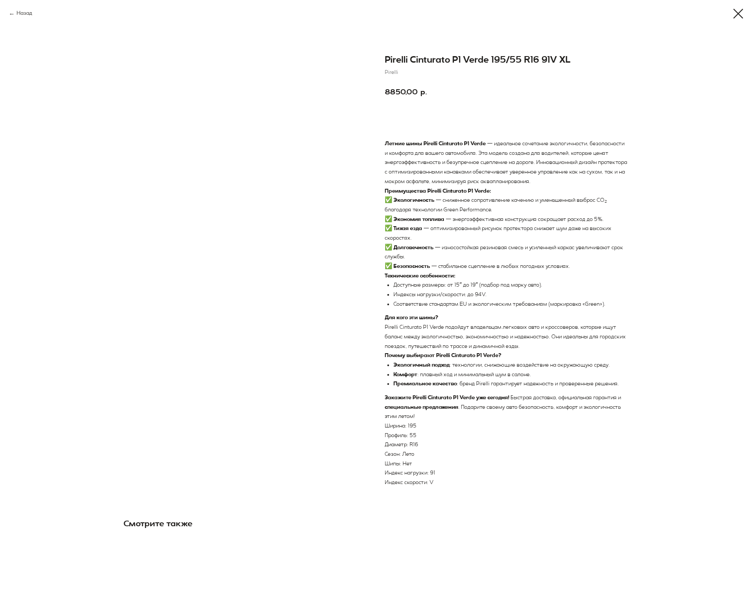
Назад (24, 13)
